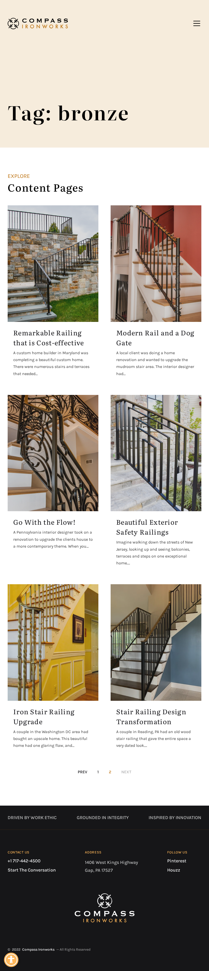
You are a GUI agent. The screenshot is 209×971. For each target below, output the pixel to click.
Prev (82, 771)
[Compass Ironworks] (38, 23)
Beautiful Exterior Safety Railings (147, 527)
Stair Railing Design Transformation (151, 716)
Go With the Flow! (44, 522)
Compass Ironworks (38, 949)
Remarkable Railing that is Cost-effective (48, 337)
